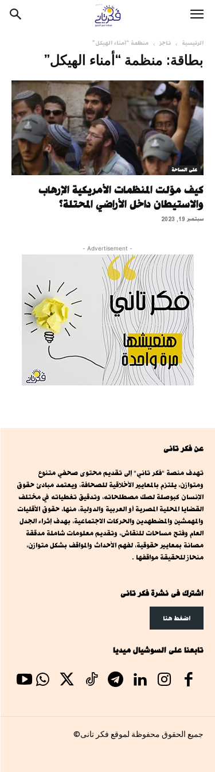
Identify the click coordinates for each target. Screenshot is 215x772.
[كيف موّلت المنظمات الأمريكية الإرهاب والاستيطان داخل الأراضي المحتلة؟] (107, 127)
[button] (196, 15)
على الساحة (184, 170)
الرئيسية (193, 43)
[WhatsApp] (42, 680)
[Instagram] (164, 680)
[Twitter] (67, 680)
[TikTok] (91, 680)
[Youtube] (24, 680)
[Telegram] (115, 680)
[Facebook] (188, 680)
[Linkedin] (140, 680)
